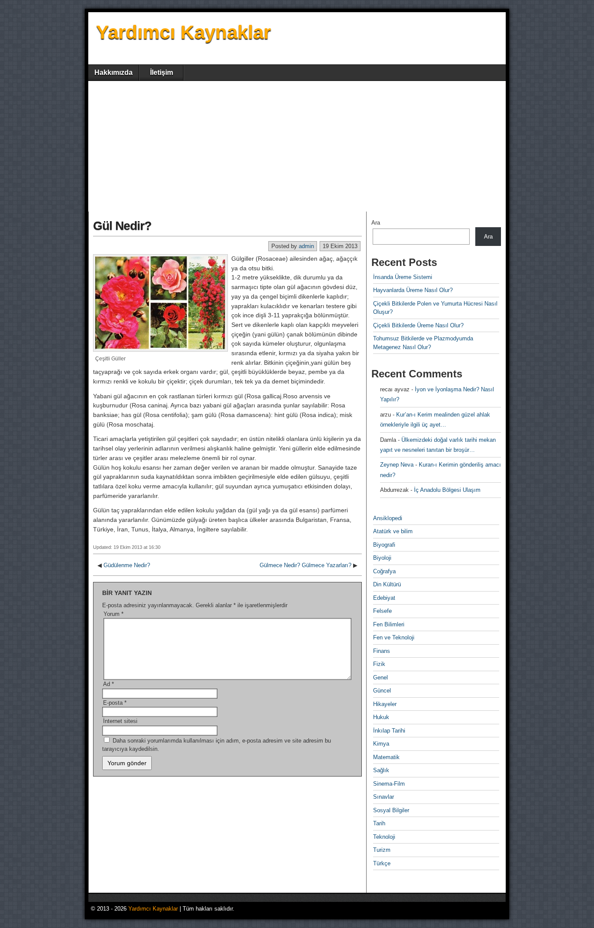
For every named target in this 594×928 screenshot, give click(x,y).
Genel (380, 677)
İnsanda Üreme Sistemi (402, 277)
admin (306, 246)
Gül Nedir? (122, 225)
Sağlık (381, 770)
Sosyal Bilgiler (391, 810)
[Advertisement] (297, 146)
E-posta (115, 702)
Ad (108, 684)
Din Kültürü (387, 584)
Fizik (379, 664)
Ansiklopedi (387, 518)
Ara (375, 222)
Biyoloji (382, 558)
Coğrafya (384, 571)
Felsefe (382, 611)
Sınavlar (383, 797)
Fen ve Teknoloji (393, 637)
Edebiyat (384, 598)
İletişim (161, 72)
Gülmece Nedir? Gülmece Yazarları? (305, 565)
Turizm (381, 850)
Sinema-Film (389, 783)
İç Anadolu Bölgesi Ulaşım (447, 490)
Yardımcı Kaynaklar (183, 32)
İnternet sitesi (120, 721)
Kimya (381, 743)
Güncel (382, 690)
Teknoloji (384, 837)
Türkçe (381, 863)
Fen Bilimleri (388, 624)
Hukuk (381, 717)
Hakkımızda (113, 72)
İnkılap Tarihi (389, 730)
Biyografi (384, 544)
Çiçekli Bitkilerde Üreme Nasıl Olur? (418, 325)
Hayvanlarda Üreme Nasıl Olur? (413, 290)
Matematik (386, 757)
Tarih (379, 823)
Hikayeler (385, 704)
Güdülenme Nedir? (126, 565)
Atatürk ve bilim (393, 531)
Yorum (113, 614)
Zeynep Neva (397, 464)
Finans (381, 651)
